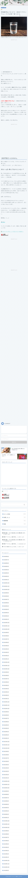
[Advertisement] (14, 55)
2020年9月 (6, 791)
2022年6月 (6, 721)
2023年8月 (6, 675)
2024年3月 (6, 652)
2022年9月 (6, 711)
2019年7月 (6, 837)
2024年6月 (6, 642)
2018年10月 (6, 867)
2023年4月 (6, 688)
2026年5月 (6, 566)
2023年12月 (6, 662)
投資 (14, 524)
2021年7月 (6, 758)
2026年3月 (6, 573)
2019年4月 (6, 847)
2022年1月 (6, 738)
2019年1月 (6, 857)
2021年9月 (6, 751)
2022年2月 (6, 734)
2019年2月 (6, 853)
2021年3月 (6, 771)
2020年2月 (6, 814)
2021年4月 (6, 768)
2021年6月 (6, 761)
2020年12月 (6, 781)
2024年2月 (6, 655)
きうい (6, 534)
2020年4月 (6, 807)
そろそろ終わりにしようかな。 (10, 546)
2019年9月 (6, 830)
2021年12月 (6, 741)
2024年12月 (6, 622)
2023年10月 (6, 668)
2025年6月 (6, 602)
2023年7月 (6, 678)
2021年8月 (6, 754)
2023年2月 (6, 695)
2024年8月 (6, 635)
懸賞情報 (14, 520)
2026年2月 (6, 576)
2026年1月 (6, 579)
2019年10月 (6, 827)
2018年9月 (6, 870)
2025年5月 (6, 606)
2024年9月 (6, 632)
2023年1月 (6, 698)
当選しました (14, 517)
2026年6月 (6, 563)
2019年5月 (6, 844)
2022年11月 (6, 705)
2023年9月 (6, 672)
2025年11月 (6, 586)
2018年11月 (6, 863)
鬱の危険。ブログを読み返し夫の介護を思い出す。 (15, 532)
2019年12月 (6, 820)
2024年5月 (6, 645)
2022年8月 (6, 715)
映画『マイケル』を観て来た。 (10, 536)
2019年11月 (6, 824)
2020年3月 (6, 811)
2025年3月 (6, 612)
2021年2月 (6, 774)
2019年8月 (6, 834)
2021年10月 (6, 748)
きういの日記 (4, 7)
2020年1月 (6, 817)
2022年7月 (6, 718)
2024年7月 (6, 639)
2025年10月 (6, 589)
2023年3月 (6, 692)
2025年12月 (6, 582)
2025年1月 (6, 619)
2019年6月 (6, 840)
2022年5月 (6, 725)
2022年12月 (6, 701)
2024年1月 (6, 659)
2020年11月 (6, 784)
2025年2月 (6, 616)
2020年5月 (6, 804)
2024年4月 (6, 649)
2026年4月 (6, 569)
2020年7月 (6, 797)
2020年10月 (6, 787)
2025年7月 (6, 599)
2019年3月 (6, 850)
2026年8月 (6, 556)
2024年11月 (6, 625)
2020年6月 (6, 801)
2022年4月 (6, 728)
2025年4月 (6, 609)
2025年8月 (6, 596)
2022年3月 (6, 731)
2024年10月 (6, 629)
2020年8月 (6, 794)
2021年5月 (6, 764)
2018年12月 (6, 860)
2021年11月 (6, 744)
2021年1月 (6, 777)
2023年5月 (6, 685)
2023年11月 (6, 665)
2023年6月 (6, 682)
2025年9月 (6, 592)
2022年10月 (6, 708)
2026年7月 (6, 559)
